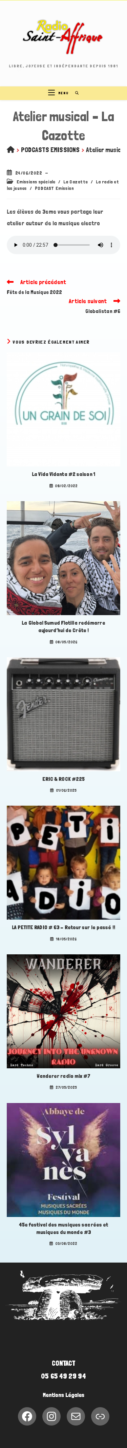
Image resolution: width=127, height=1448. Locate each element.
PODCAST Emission (54, 188)
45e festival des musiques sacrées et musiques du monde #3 (63, 1228)
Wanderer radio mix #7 (63, 1076)
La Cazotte (75, 181)
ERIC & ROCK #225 (63, 779)
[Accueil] (11, 150)
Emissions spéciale (36, 181)
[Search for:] (74, 93)
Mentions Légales (64, 1395)
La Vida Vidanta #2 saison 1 (63, 474)
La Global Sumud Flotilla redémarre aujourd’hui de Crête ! (63, 627)
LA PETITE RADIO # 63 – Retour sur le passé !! (63, 927)
